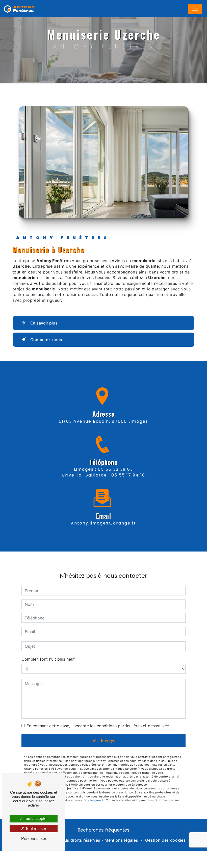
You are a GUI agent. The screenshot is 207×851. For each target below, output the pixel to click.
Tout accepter (35, 818)
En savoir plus (44, 323)
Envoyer (109, 740)
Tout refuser (35, 829)
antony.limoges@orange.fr (103, 523)
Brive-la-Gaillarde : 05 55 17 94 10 (103, 475)
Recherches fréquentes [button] (104, 830)
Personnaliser (33, 838)
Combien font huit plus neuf (48, 659)
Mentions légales (121, 840)
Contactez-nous (46, 339)
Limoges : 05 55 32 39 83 (103, 469)
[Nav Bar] (195, 9)
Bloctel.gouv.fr (94, 800)
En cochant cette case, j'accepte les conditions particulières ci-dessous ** (98, 725)
